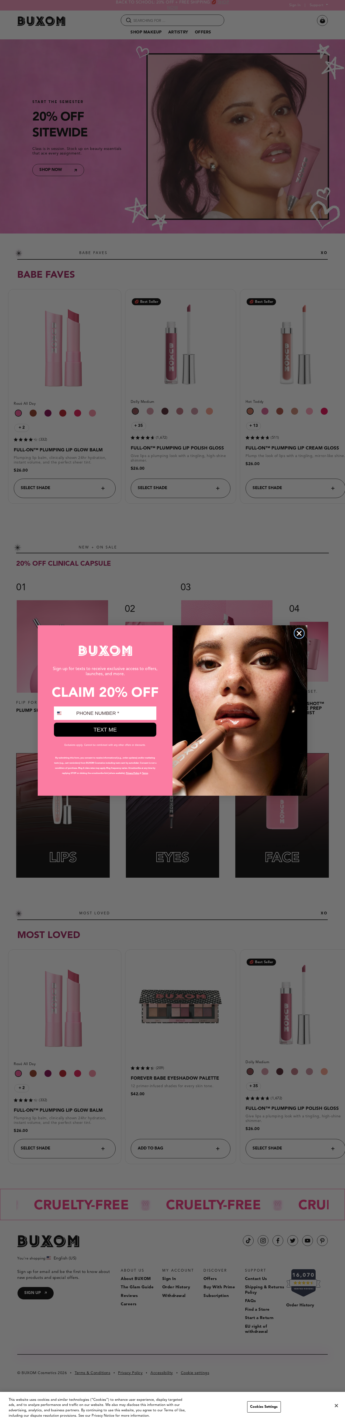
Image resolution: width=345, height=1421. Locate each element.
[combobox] (64, 713)
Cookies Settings (264, 1407)
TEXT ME (105, 730)
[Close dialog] (299, 633)
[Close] (336, 1406)
